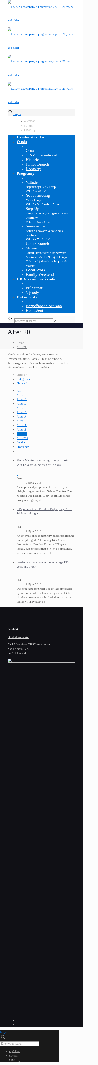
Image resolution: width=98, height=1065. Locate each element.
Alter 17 (22, 421)
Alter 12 (22, 399)
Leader (21, 442)
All (19, 390)
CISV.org (29, 130)
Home (20, 343)
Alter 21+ (22, 438)
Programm (23, 446)
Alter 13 (22, 403)
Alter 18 (22, 425)
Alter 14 (22, 408)
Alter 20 (22, 347)
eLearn (28, 125)
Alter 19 (22, 429)
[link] (55, 320)
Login (17, 114)
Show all (22, 383)
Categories (23, 379)
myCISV (29, 121)
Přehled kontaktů (18, 637)
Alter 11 (22, 395)
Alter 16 (22, 416)
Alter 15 (22, 412)
